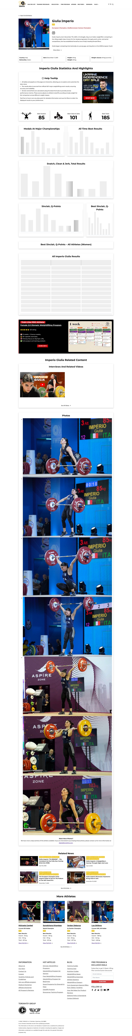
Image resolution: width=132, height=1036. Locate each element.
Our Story (22, 968)
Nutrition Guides (73, 971)
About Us (22, 966)
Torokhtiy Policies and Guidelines (26, 978)
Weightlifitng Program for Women (52, 972)
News (40, 857)
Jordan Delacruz (74, 925)
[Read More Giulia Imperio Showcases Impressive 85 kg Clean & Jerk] (76, 877)
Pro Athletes (55, 857)
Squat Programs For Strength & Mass (53, 986)
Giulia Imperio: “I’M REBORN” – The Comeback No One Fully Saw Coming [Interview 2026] (51, 861)
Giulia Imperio (47, 857)
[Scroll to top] (128, 1029)
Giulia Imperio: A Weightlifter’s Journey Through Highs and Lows (97, 862)
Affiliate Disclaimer (25, 987)
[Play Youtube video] (42, 384)
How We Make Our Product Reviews (76, 992)
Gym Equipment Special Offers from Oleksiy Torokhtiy (77, 986)
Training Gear (71, 968)
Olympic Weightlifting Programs (50, 967)
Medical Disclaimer (25, 985)
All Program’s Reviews (26, 990)
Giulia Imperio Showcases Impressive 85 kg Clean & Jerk (98, 877)
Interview (101, 857)
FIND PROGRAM (65, 4)
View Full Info (23, 943)
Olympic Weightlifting (92, 859)
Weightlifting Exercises (75, 977)
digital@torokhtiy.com (66, 843)
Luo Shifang (97, 925)
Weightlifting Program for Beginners (52, 980)
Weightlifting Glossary (74, 982)
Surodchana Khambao (52, 925)
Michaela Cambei (26, 925)
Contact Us (22, 971)
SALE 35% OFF (31, 4)
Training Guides (72, 966)
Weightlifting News (73, 974)
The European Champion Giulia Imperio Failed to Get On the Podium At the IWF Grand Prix (51, 878)
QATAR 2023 (55, 874)
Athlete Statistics (73, 979)
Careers (21, 974)
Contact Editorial (73, 998)
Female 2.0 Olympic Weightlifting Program (40, 325)
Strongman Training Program (53, 992)
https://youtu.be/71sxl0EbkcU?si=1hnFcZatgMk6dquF (90, 372)
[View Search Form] (113, 4)
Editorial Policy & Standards (76, 995)
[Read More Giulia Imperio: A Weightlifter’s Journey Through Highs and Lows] (76, 862)
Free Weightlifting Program (52, 976)
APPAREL (73, 4)
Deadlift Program (49, 989)
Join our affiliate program (27, 982)
